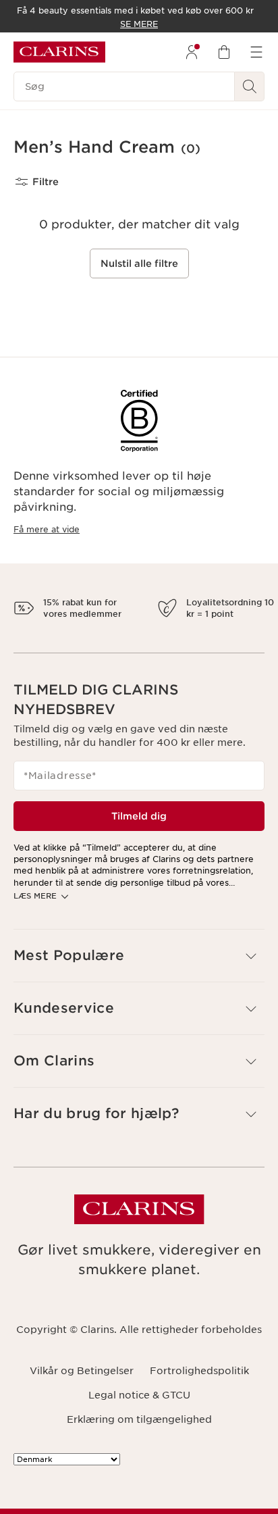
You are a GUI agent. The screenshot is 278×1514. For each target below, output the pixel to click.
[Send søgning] (250, 86)
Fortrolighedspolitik (199, 1417)
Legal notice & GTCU (139, 1441)
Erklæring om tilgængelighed (139, 1466)
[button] (139, 1003)
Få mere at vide (46, 529)
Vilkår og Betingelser (82, 1417)
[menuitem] (192, 52)
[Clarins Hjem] (59, 52)
